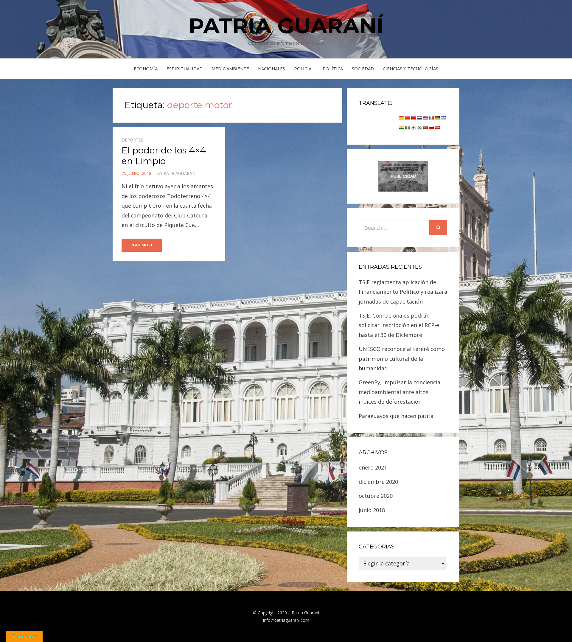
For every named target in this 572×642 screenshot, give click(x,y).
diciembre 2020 (378, 481)
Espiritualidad (185, 68)
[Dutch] (419, 117)
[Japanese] (413, 127)
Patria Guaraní (286, 26)
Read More (141, 245)
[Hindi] (401, 127)
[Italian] (407, 127)
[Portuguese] (425, 127)
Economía (146, 68)
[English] (425, 117)
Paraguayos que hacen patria (396, 415)
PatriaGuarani (180, 173)
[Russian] (431, 127)
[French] (431, 117)
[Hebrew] (443, 117)
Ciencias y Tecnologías (410, 68)
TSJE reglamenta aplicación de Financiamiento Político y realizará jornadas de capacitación (403, 292)
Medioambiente (230, 68)
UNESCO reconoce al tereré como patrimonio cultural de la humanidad (402, 358)
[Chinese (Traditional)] (413, 117)
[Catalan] (401, 117)
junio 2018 (372, 510)
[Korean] (419, 127)
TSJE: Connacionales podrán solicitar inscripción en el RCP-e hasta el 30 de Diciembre (399, 325)
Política (333, 68)
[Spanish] (437, 127)
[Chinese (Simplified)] (407, 117)
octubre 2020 (376, 495)
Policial (304, 68)
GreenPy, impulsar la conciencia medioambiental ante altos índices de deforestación (399, 392)
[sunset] (403, 175)
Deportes (132, 140)
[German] (437, 117)
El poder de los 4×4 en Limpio (164, 156)
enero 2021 (373, 467)
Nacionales (271, 68)
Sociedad (363, 68)
